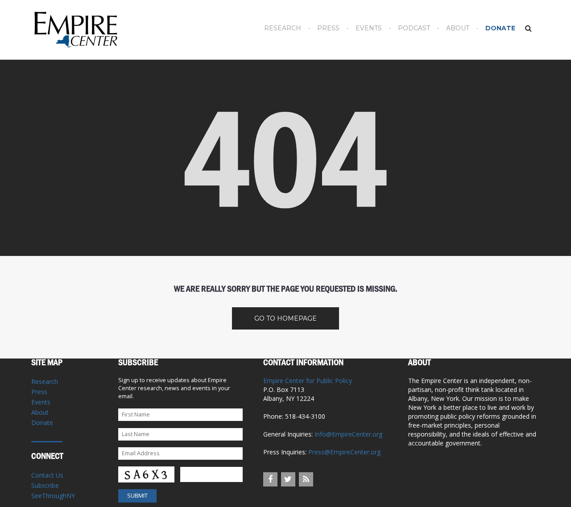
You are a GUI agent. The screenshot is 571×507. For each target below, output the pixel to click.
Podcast (414, 28)
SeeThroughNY (53, 495)
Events (369, 28)
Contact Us (47, 475)
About (457, 28)
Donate (500, 28)
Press (328, 28)
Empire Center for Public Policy (307, 380)
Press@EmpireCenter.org (344, 452)
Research (282, 28)
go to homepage (285, 318)
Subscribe (45, 485)
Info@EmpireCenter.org (348, 434)
